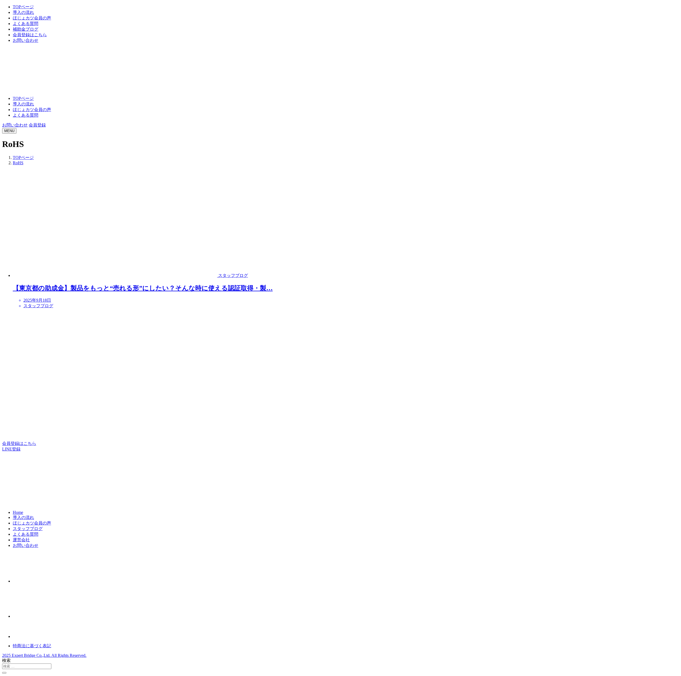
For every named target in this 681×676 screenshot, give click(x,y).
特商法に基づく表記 (32, 646)
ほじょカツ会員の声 (32, 18)
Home (18, 512)
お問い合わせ (25, 40)
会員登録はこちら (30, 34)
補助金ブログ (25, 29)
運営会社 (21, 540)
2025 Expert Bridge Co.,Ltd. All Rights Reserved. (44, 655)
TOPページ (23, 7)
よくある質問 (25, 23)
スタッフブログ (28, 528)
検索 (6, 660)
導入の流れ (23, 12)
